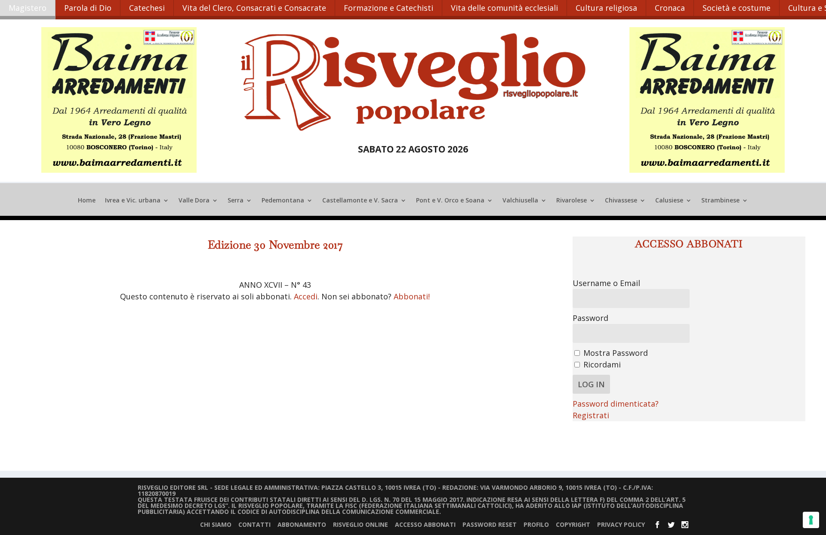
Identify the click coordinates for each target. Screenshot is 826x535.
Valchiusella (520, 200)
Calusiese (669, 200)
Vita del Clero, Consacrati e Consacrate (254, 8)
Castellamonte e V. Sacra (360, 200)
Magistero (27, 8)
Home (87, 200)
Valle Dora (194, 200)
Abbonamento (301, 524)
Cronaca (670, 8)
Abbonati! (412, 296)
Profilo (536, 524)
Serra (235, 200)
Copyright (573, 524)
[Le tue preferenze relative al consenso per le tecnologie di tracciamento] (811, 520)
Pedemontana (283, 200)
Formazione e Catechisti (388, 8)
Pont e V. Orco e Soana (450, 200)
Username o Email (606, 283)
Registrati (591, 415)
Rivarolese (571, 200)
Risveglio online (360, 524)
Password (590, 318)
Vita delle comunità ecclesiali (504, 8)
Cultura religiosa (606, 8)
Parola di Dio (87, 8)
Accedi (305, 296)
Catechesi (147, 8)
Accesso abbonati (425, 524)
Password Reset (489, 524)
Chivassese (621, 200)
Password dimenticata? (616, 403)
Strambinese (720, 200)
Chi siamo (215, 524)
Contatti (254, 524)
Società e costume (737, 8)
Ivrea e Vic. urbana (132, 200)
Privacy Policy (621, 524)
